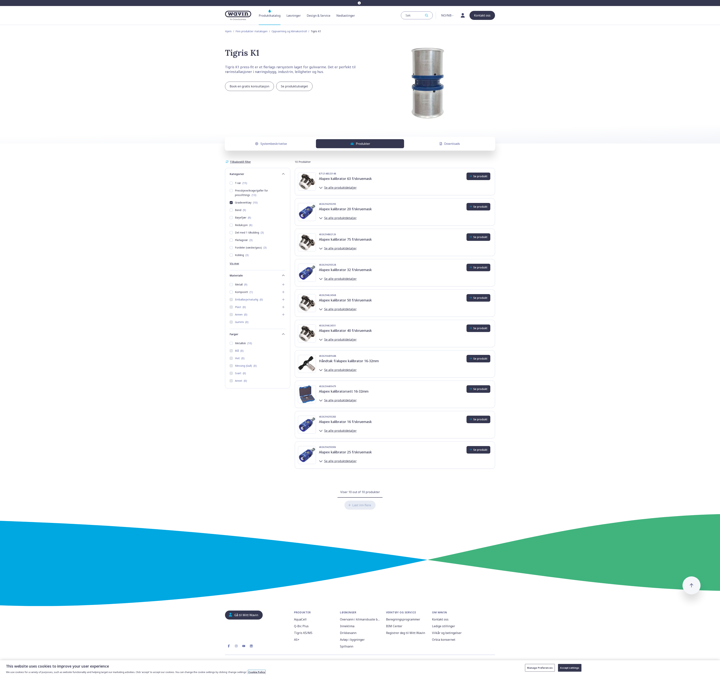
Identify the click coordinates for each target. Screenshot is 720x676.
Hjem (228, 31)
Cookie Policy (256, 672)
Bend (240, 210)
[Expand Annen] (283, 314)
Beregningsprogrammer (403, 619)
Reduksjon (243, 225)
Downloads (452, 144)
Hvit (239, 358)
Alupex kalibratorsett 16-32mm (343, 391)
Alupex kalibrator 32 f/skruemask (345, 269)
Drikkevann (348, 633)
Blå (239, 350)
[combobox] (417, 15)
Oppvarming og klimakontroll (289, 31)
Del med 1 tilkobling (249, 232)
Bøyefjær (243, 217)
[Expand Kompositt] (283, 292)
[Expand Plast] (283, 307)
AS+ (296, 640)
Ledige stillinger (443, 626)
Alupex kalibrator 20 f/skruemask (345, 209)
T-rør (241, 183)
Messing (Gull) (246, 365)
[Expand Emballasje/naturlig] (283, 299)
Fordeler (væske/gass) (251, 247)
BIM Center (394, 626)
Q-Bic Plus (301, 626)
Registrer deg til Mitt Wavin (405, 633)
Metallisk (243, 343)
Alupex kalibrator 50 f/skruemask (345, 300)
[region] (360, 668)
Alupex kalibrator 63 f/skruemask (345, 178)
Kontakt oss (440, 619)
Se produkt (480, 176)
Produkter (363, 144)
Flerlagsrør (244, 240)
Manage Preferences (540, 667)
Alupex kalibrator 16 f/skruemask (345, 421)
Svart (240, 373)
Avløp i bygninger (352, 640)
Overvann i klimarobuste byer (360, 619)
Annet (241, 380)
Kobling (242, 255)
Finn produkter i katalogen (252, 31)
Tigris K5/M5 (303, 633)
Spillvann (346, 646)
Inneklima (347, 626)
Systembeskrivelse (273, 144)
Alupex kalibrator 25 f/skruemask (345, 452)
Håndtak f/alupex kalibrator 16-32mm (349, 361)
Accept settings (569, 667)
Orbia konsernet (443, 640)
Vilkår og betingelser (447, 633)
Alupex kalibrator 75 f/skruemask (345, 239)
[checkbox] (231, 183)
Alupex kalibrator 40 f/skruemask (345, 330)
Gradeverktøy (246, 202)
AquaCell (300, 619)
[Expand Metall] (283, 284)
